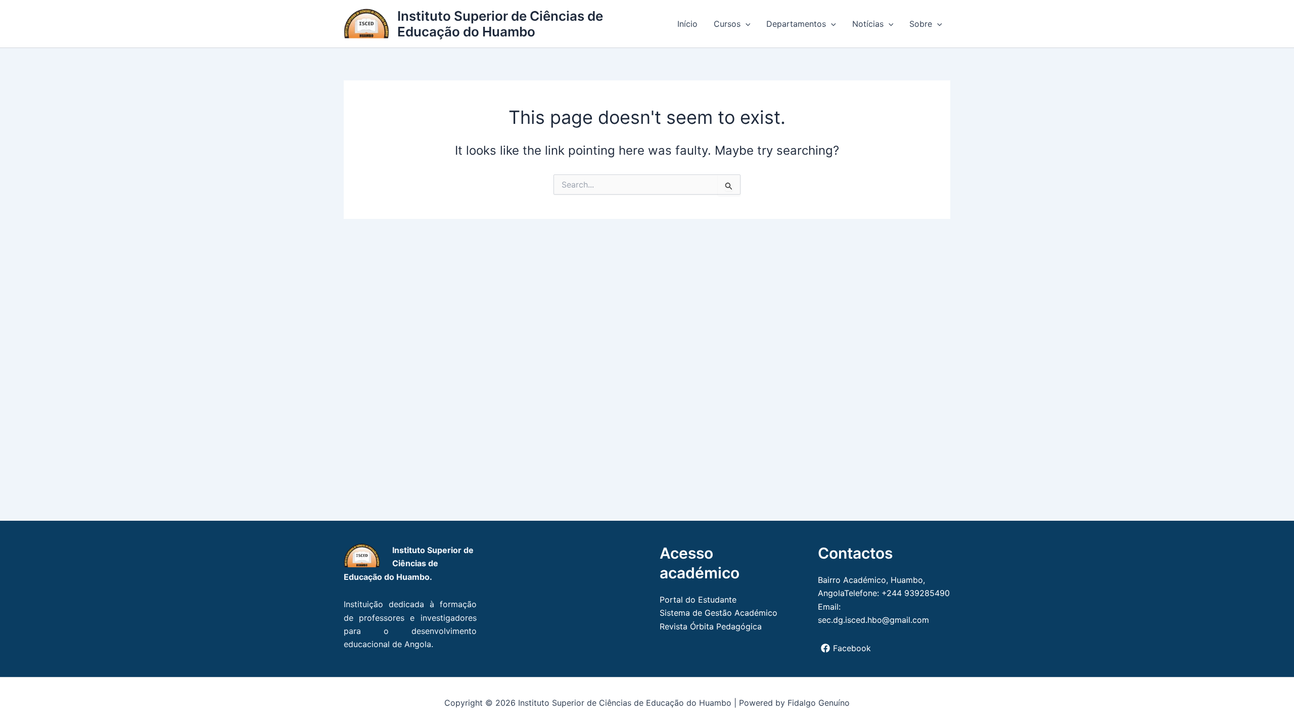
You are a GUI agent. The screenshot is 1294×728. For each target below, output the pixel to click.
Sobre (920, 24)
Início (687, 24)
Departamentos (796, 24)
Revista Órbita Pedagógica (711, 626)
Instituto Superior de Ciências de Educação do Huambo (500, 23)
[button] (746, 24)
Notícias (868, 24)
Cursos (727, 24)
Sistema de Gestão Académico (718, 613)
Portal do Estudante (698, 600)
